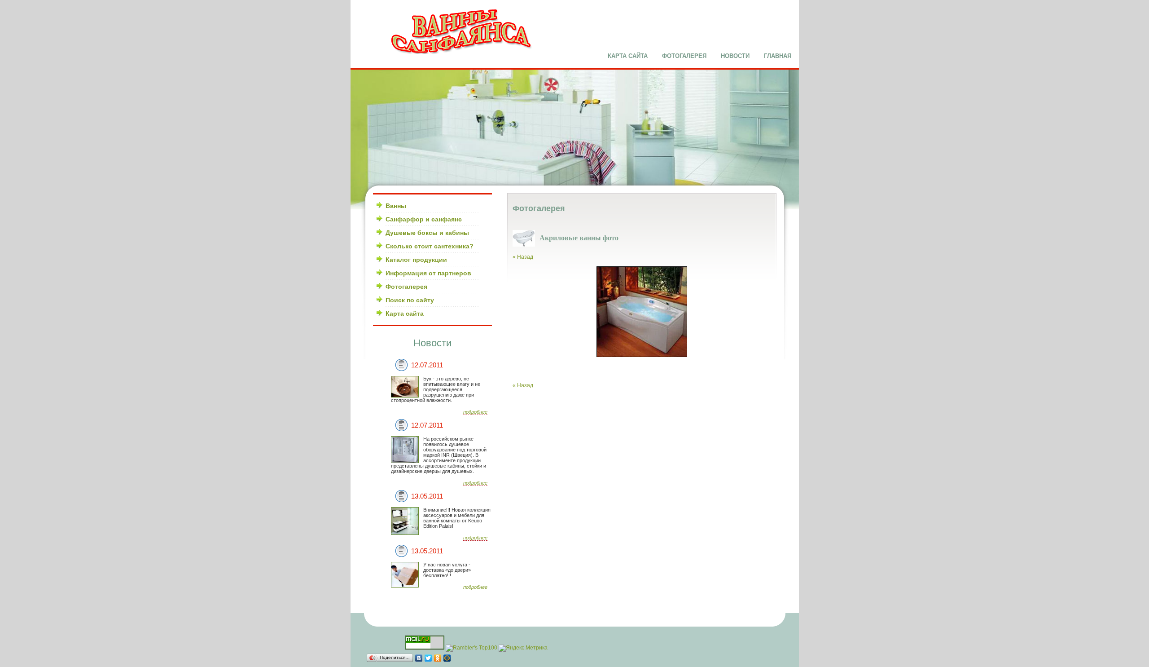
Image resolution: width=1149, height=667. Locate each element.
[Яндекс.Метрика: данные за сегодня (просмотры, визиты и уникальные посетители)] (523, 648)
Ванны (396, 205)
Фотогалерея (684, 56)
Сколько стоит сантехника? (430, 246)
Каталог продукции (416, 259)
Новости (735, 56)
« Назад (523, 257)
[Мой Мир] (447, 658)
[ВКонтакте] (419, 658)
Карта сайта (628, 56)
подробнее (475, 412)
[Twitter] (428, 658)
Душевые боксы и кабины (427, 232)
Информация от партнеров (428, 273)
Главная (777, 56)
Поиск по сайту (410, 300)
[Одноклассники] (438, 658)
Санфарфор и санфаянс (424, 219)
